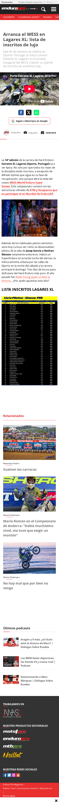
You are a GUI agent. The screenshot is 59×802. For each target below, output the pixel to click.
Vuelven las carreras (20, 469)
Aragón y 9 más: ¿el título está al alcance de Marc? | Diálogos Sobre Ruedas (37, 643)
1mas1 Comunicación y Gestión (24, 788)
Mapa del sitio (46, 788)
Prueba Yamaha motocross (30, 2)
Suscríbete (8, 17)
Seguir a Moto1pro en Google (32, 120)
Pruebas (47, 17)
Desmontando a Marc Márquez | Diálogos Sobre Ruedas (37, 680)
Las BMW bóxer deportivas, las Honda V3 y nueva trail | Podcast (38, 661)
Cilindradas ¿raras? (28, 17)
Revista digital (9, 795)
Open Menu (53, 9)
